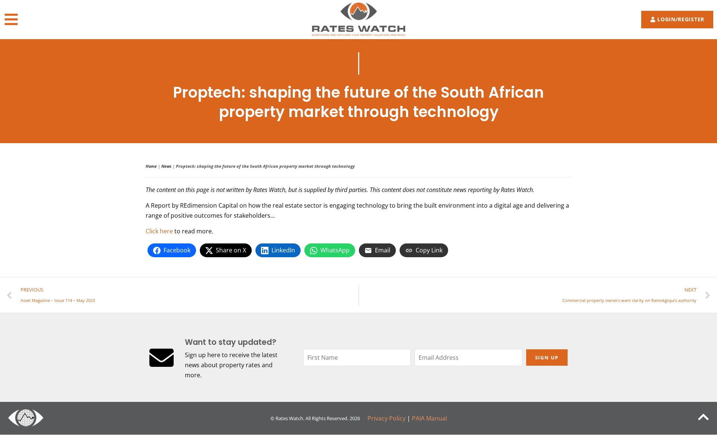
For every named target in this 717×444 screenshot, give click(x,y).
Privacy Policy (386, 418)
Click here (159, 231)
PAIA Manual (429, 418)
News (166, 166)
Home (151, 166)
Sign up (547, 357)
